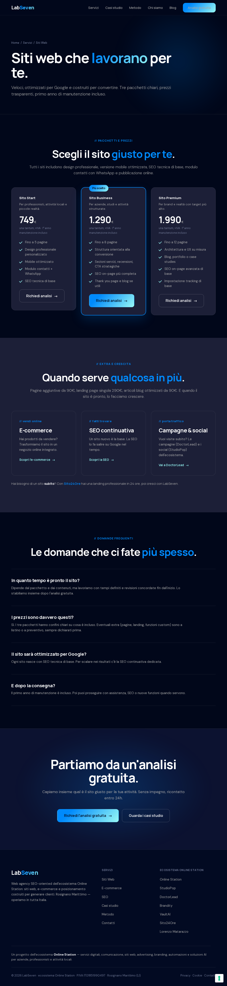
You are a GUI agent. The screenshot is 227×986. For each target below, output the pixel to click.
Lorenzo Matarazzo (174, 932)
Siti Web (108, 879)
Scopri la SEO (101, 460)
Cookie (197, 975)
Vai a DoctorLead (174, 465)
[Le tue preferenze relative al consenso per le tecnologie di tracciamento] (219, 978)
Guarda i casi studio (146, 815)
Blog (173, 7)
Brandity (166, 906)
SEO (105, 897)
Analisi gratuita (199, 7)
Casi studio (114, 7)
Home (15, 43)
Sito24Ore (72, 483)
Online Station (171, 879)
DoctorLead (169, 897)
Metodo (135, 7)
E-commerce (112, 888)
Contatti (108, 923)
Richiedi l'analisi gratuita (88, 815)
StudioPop (168, 888)
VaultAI (165, 914)
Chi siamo (155, 7)
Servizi (93, 7)
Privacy (185, 975)
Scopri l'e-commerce (37, 460)
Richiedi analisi (42, 295)
